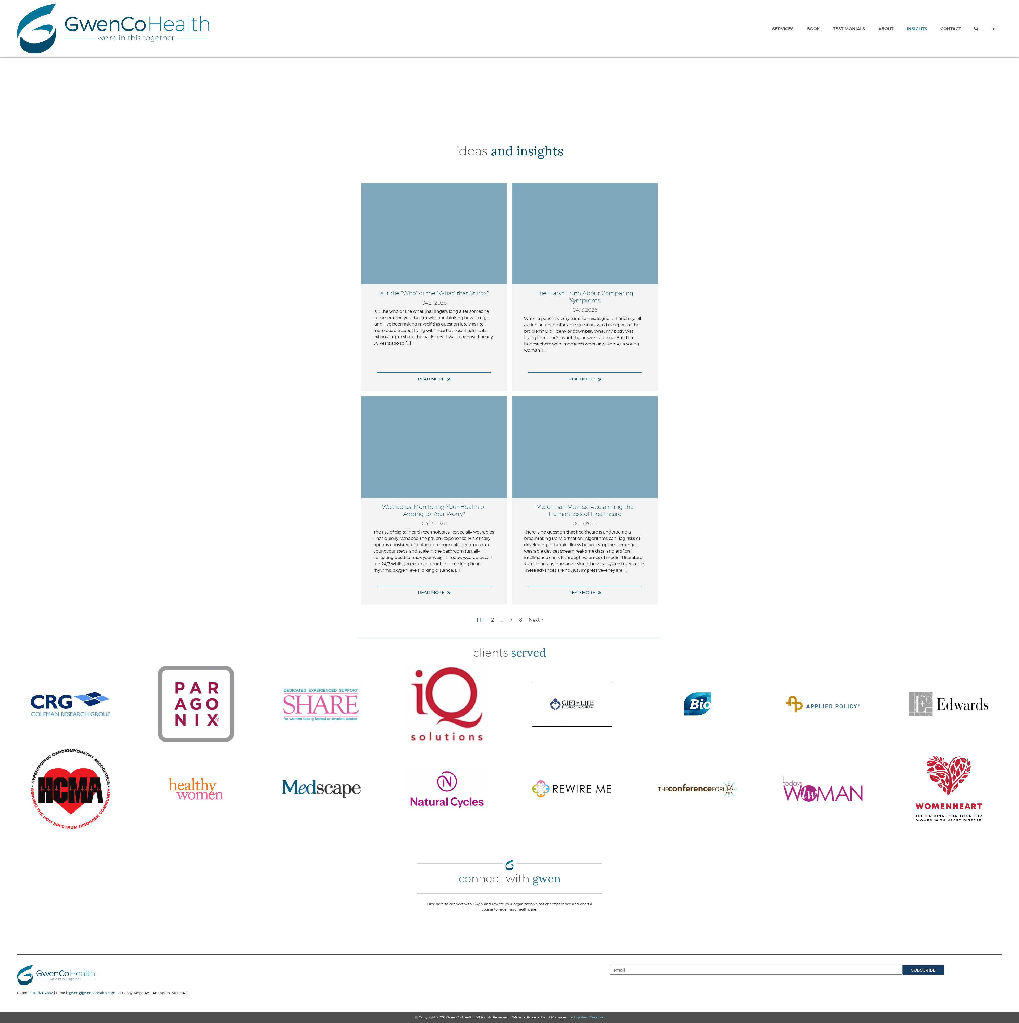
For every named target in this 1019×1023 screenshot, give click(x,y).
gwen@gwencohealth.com (92, 993)
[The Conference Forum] (698, 789)
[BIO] (698, 704)
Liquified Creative (588, 1017)
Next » (536, 620)
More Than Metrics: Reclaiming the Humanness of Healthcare (585, 510)
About (885, 28)
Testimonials (849, 28)
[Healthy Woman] (196, 789)
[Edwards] (948, 704)
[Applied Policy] (823, 704)
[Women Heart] (948, 789)
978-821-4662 (41, 993)
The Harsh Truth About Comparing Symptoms (585, 296)
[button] (976, 28)
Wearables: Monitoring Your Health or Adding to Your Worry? (434, 510)
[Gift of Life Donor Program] (572, 704)
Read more (431, 379)
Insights (917, 28)
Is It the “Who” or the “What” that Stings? (434, 293)
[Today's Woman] (823, 789)
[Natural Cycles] (447, 789)
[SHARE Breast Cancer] (321, 704)
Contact (950, 28)
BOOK (813, 28)
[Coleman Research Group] (70, 704)
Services (783, 28)
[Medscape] (321, 789)
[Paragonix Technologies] (196, 704)
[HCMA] (70, 789)
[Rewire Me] (572, 789)
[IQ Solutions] (447, 704)
